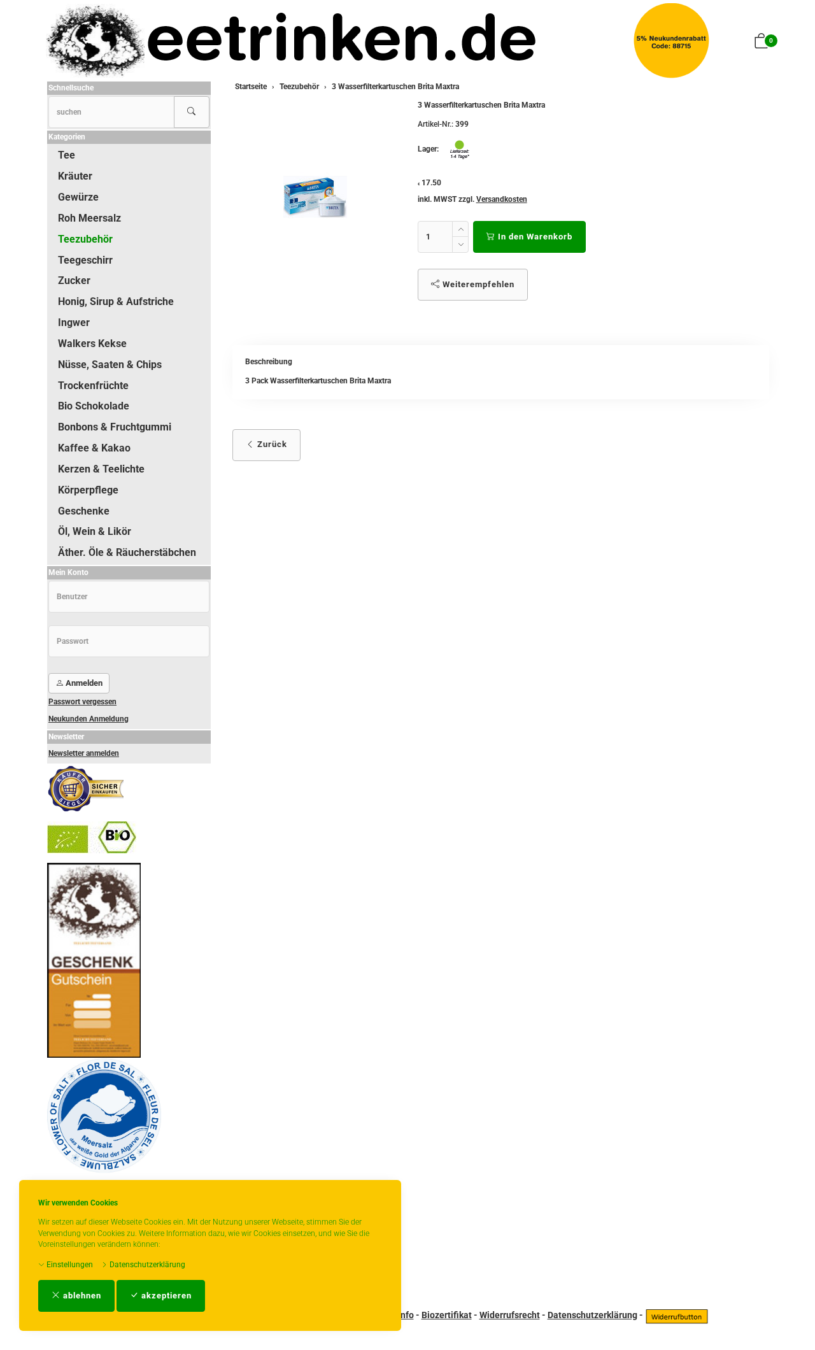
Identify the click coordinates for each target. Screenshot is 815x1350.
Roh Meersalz (89, 218)
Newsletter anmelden (83, 753)
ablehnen (80, 1295)
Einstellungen (69, 1264)
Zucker (74, 280)
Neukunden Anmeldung (88, 718)
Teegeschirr (85, 260)
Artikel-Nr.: (435, 124)
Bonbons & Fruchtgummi (114, 427)
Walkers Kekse (92, 344)
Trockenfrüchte (93, 386)
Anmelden (83, 683)
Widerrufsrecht (509, 1315)
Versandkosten (501, 199)
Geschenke (84, 511)
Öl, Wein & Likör (94, 531)
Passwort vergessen (82, 701)
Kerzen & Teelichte (101, 469)
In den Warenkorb (533, 236)
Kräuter (75, 176)
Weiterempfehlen (477, 284)
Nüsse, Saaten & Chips (110, 365)
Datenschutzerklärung (146, 1264)
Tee (66, 155)
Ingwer (74, 322)
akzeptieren (165, 1295)
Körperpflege (88, 490)
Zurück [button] (271, 444)
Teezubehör (85, 239)
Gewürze (78, 197)
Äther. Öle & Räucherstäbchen (127, 552)
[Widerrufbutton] (677, 1315)
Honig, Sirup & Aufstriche (116, 301)
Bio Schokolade (93, 406)
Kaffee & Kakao (94, 448)
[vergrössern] (315, 197)
